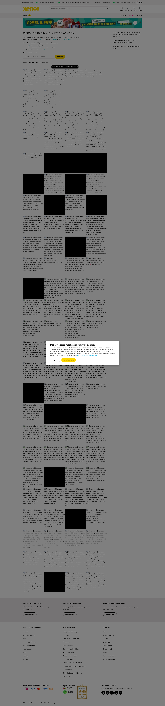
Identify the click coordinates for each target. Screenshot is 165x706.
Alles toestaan (68, 360)
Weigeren (55, 360)
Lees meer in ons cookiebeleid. (87, 355)
